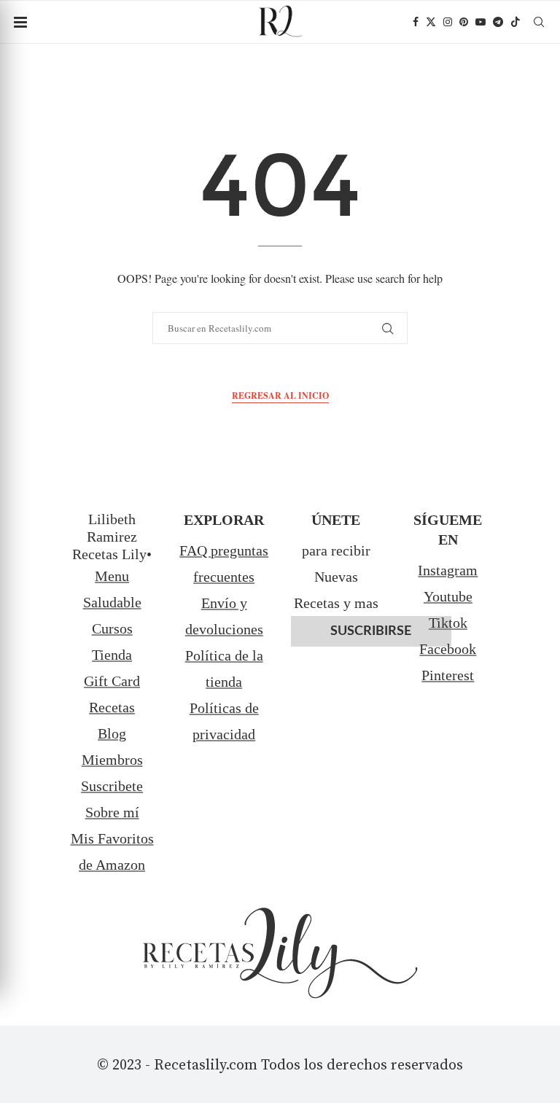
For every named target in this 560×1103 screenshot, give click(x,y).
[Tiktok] (515, 22)
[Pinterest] (463, 22)
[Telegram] (498, 22)
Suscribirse (370, 631)
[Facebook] (416, 22)
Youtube (448, 596)
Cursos (112, 628)
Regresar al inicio (280, 395)
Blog (112, 733)
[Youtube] (480, 22)
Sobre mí (112, 812)
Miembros (112, 760)
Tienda (112, 655)
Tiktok (448, 623)
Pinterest (447, 675)
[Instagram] (447, 22)
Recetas (112, 707)
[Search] (539, 22)
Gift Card (112, 681)
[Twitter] (431, 22)
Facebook (447, 649)
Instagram (448, 570)
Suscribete (112, 786)
